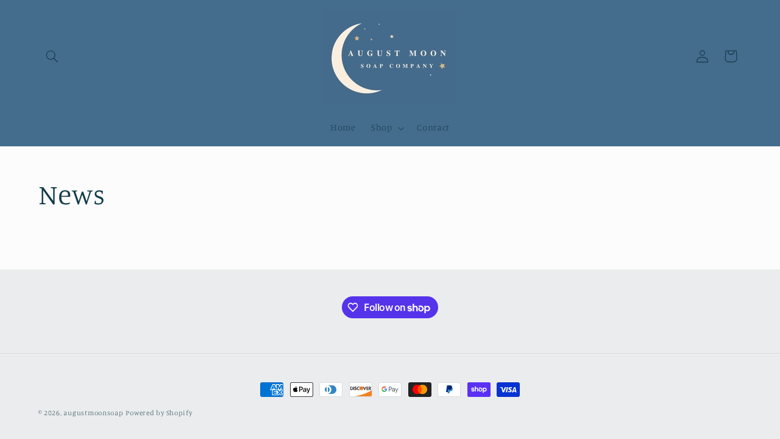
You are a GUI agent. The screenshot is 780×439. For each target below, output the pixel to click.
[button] (52, 56)
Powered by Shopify (159, 413)
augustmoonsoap (93, 413)
